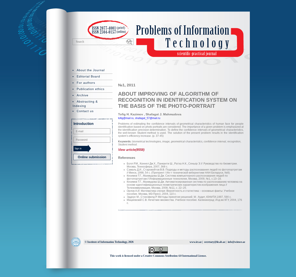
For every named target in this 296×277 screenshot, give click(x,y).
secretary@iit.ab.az (214, 241)
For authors (86, 82)
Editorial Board (88, 76)
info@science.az (236, 241)
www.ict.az (196, 241)
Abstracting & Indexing (85, 104)
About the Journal (91, 70)
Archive (82, 95)
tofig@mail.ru (126, 118)
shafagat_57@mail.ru (147, 118)
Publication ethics (90, 89)
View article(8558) (131, 149)
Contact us (85, 111)
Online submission (92, 157)
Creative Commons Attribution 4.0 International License (174, 255)
